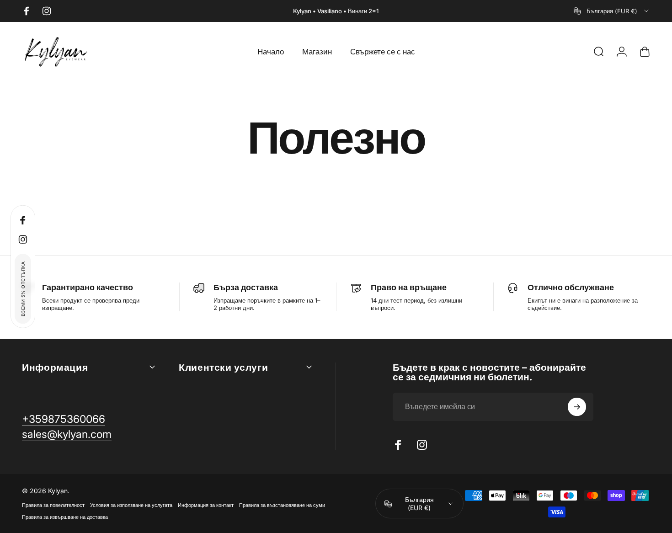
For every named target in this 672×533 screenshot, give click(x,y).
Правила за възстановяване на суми (282, 505)
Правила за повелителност (53, 505)
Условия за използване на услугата (131, 505)
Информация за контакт (206, 505)
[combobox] (612, 11)
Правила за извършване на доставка (65, 517)
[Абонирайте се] (577, 407)
